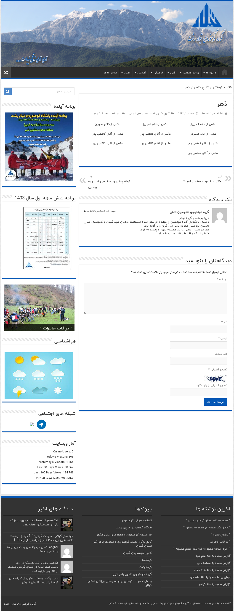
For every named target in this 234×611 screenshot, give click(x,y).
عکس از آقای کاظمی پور (155, 133)
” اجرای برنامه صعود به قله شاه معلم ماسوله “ (202, 548)
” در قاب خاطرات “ (56, 328)
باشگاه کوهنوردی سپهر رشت (134, 527)
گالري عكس (201, 87)
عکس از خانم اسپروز (203, 124)
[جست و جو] (8, 91)
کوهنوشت (145, 566)
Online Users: (62, 451)
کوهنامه (147, 559)
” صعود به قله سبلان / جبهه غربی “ (208, 520)
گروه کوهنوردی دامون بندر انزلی (132, 574)
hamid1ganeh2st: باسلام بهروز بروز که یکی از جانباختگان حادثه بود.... (34, 522)
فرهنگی (158, 72)
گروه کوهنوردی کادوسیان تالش (189, 211)
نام (224, 322)
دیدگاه (222, 279)
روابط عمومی (191, 72)
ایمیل (222, 337)
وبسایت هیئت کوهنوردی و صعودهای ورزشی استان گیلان (120, 583)
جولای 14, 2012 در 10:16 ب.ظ (100, 210)
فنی (173, 72)
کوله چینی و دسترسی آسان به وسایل (109, 182)
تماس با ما (110, 72)
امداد (127, 72)
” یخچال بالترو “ (221, 534)
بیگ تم (114, 603)
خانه (225, 72)
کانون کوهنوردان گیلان (137, 552)
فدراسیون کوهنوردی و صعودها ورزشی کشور (124, 534)
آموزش (141, 72)
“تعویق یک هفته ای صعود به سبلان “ (207, 527)
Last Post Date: (62, 477)
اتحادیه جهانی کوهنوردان (136, 520)
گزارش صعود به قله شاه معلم (212, 569)
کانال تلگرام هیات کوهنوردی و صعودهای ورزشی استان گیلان (122, 543)
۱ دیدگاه (116, 113)
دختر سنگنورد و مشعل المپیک (202, 179)
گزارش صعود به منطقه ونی (214, 562)
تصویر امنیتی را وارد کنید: (211, 385)
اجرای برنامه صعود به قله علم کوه (210, 577)
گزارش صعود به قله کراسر (215, 584)
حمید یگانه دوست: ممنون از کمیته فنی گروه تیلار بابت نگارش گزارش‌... (33, 580)
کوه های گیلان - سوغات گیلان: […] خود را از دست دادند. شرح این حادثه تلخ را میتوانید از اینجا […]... (41, 538)
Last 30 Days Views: (51, 467)
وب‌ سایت (221, 353)
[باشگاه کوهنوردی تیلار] (117, 34)
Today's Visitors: (57, 456)
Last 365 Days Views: (48, 472)
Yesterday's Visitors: (52, 462)
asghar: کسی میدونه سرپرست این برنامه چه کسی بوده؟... (32, 549)
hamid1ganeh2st (212, 113)
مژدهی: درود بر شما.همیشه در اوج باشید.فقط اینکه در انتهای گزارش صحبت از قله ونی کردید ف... (33, 566)
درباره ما (211, 72)
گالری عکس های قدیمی (142, 113)
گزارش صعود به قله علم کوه (213, 555)
